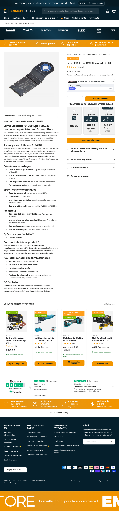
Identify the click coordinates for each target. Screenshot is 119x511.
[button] (113, 11)
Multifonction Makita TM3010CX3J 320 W (44, 339)
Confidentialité (10, 460)
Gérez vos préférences (37, 454)
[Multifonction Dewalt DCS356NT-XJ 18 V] (102, 321)
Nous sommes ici (11, 451)
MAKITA (69, 54)
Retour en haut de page (59, 413)
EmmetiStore (13, 481)
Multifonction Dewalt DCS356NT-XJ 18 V (102, 339)
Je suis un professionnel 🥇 (38, 445)
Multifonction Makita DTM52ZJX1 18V (73, 339)
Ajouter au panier (100, 99)
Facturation (80, 75)
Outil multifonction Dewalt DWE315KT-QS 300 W (16, 340)
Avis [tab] (40, 115)
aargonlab (16, 483)
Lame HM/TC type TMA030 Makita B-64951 (24, 23)
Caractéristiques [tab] (26, 115)
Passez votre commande (65, 432)
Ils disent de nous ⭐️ (12, 446)
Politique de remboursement (106, 481)
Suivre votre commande (37, 437)
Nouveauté (94, 18)
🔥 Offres (65, 18)
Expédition (58, 441)
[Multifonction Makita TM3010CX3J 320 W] (45, 321)
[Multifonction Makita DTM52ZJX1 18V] (73, 321)
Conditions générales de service (82, 481)
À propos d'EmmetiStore (10, 433)
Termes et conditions (13, 455)
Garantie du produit (35, 441)
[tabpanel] (31, 206)
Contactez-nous (34, 432)
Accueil (6, 23)
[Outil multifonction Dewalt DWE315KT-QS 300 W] (16, 321)
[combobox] (70, 11)
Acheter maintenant (91, 140)
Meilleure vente (79, 18)
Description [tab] (9, 115)
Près (66, 481)
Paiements (58, 437)
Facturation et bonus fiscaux (66, 445)
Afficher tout (109, 304)
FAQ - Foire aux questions (10, 440)
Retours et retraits (35, 450)
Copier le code (97, 3)
